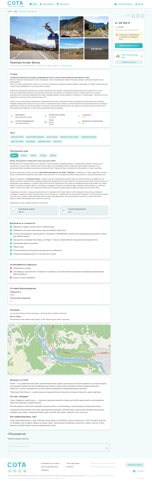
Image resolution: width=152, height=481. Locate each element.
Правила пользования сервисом (103, 463)
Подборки (45, 470)
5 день (53, 155)
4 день (43, 155)
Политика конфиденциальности (102, 467)
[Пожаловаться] (142, 15)
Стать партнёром (72, 463)
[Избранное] (133, 15)
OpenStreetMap (98, 373)
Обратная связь (135, 465)
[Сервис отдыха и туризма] (17, 464)
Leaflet (90, 373)
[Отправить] (106, 448)
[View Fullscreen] (10, 333)
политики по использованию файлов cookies (99, 475)
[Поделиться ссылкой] (137, 15)
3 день (33, 155)
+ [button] (10, 327)
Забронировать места (128, 46)
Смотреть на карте (66, 65)
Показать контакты (128, 62)
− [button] (10, 330)
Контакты (70, 467)
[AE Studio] (138, 471)
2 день (23, 155)
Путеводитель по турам (50, 463)
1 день (14, 155)
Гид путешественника (49, 467)
